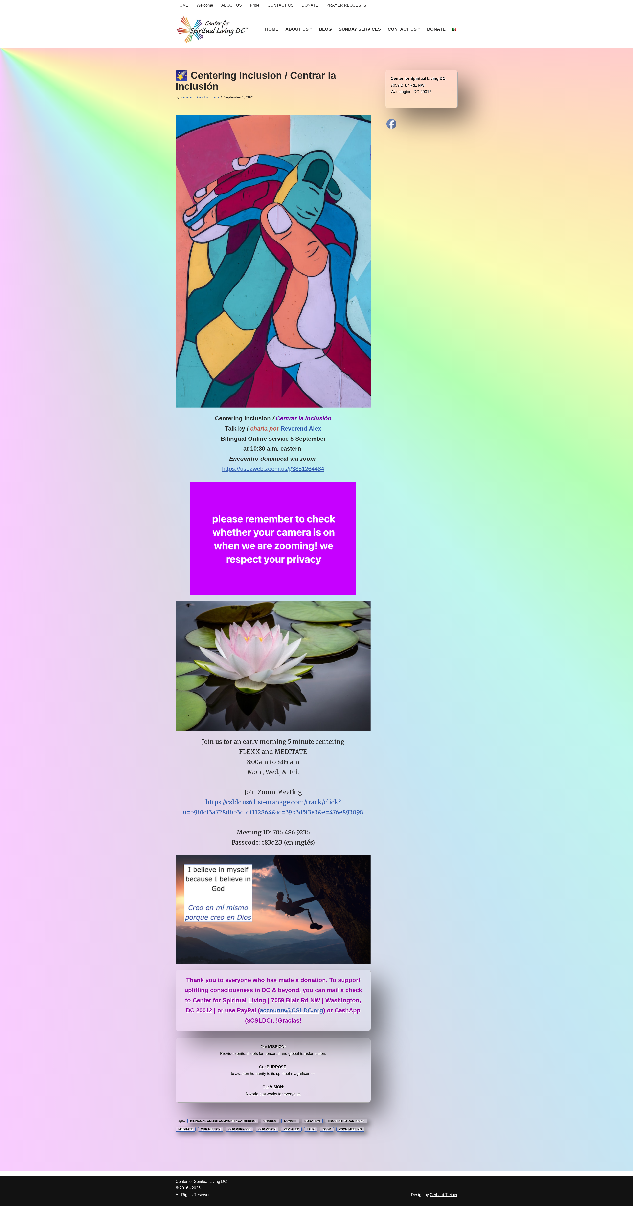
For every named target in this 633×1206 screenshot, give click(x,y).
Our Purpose (239, 1129)
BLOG (325, 29)
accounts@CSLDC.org (291, 1010)
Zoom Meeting (350, 1129)
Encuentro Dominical (346, 1121)
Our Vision (267, 1129)
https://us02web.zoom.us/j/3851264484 (273, 468)
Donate (290, 1121)
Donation (312, 1121)
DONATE (310, 5)
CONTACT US (281, 5)
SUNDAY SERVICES (360, 29)
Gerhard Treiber (443, 1195)
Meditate (185, 1129)
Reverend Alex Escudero (199, 97)
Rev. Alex (291, 1129)
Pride (254, 5)
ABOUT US (231, 5)
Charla (269, 1121)
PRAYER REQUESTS (346, 5)
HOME (182, 5)
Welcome (205, 5)
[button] (311, 29)
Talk (311, 1129)
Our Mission (211, 1129)
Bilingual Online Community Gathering (222, 1121)
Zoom (326, 1129)
